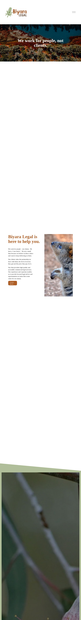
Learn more (12, 283)
